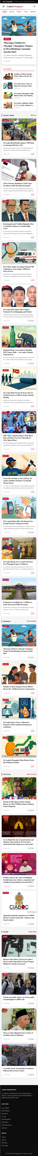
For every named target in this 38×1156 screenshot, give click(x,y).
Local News (5, 1108)
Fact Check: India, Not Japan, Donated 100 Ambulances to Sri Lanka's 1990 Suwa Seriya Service (18, 269)
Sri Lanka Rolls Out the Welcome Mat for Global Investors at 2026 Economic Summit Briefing (18, 395)
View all (33, 115)
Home (4, 1137)
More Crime (32, 932)
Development (6, 1119)
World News (6, 1111)
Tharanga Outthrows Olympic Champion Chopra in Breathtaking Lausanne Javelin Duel (18, 651)
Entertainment (6, 1125)
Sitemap (4, 1143)
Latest (4, 12)
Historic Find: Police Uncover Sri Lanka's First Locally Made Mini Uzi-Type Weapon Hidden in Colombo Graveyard (18, 961)
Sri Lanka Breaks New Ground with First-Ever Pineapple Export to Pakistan (18, 562)
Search (4, 1140)
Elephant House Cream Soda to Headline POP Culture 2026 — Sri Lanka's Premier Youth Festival (18, 352)
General (11, 12)
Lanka (15, 6)
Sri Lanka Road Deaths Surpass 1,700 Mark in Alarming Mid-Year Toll (18, 144)
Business (33, 12)
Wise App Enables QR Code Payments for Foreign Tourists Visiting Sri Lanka (18, 522)
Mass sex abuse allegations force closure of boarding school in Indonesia (18, 1033)
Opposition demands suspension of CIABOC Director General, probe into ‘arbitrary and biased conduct (19, 917)
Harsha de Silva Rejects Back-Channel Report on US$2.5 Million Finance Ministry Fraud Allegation (18, 804)
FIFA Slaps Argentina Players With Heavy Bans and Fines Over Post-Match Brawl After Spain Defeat (18, 437)
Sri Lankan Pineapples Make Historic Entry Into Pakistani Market (18, 761)
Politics (19, 12)
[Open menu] (4, 6)
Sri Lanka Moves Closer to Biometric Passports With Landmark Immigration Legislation (17, 724)
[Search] (34, 6)
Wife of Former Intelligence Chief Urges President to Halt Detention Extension (17, 184)
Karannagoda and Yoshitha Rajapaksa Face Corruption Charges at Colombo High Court (18, 226)
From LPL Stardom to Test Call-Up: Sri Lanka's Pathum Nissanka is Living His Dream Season (17, 480)
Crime (26, 12)
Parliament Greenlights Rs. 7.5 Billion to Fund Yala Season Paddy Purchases (17, 603)
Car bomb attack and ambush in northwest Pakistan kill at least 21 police (18, 1069)
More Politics (31, 774)
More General (31, 621)
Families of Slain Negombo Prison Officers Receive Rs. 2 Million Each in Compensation (19, 687)
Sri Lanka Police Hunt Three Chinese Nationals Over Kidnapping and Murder (17, 310)
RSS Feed (5, 1146)
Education (5, 1122)
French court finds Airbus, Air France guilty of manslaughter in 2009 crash (18, 998)
